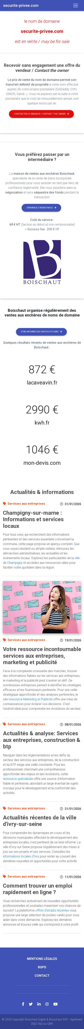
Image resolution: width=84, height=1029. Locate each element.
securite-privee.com (42, 31)
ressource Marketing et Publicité (31, 699)
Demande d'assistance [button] (40, 207)
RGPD (42, 967)
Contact (42, 975)
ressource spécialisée (18, 779)
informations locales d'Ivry (21, 856)
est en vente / (42, 41)
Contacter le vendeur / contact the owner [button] (39, 114)
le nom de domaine (42, 21)
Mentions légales (42, 959)
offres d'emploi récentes (52, 910)
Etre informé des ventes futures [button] (39, 331)
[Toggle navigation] (75, 5)
